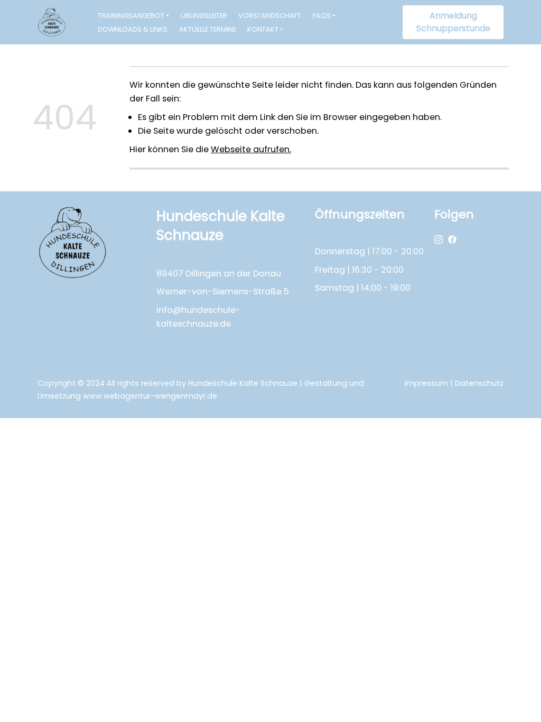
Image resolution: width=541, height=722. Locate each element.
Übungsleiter (204, 15)
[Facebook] (452, 239)
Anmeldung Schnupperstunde (453, 22)
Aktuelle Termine (207, 29)
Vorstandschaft (269, 15)
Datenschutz (479, 383)
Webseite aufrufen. (251, 149)
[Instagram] (438, 239)
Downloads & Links (132, 29)
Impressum (426, 383)
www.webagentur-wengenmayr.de (150, 396)
